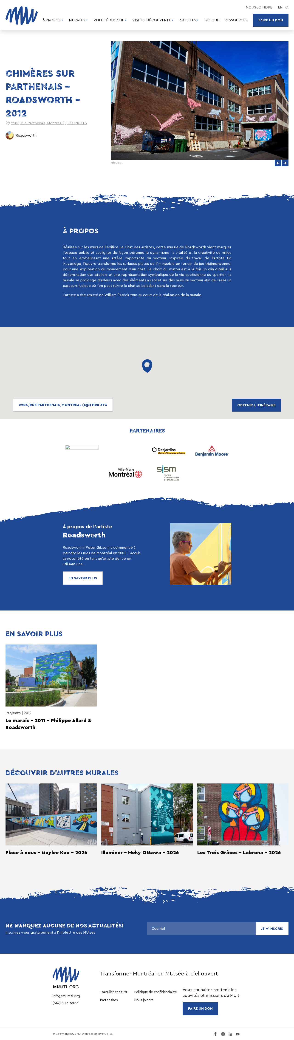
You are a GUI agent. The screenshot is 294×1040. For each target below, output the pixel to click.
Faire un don (270, 20)
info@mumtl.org (66, 996)
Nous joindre (259, 7)
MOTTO (107, 1033)
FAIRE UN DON (200, 1008)
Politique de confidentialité (155, 992)
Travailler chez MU (114, 992)
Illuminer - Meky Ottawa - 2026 (140, 852)
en (280, 7)
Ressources (235, 20)
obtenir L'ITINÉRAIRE (256, 405)
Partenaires (109, 1000)
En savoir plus (82, 578)
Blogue (211, 20)
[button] (278, 163)
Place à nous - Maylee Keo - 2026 (46, 852)
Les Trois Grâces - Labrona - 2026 (239, 852)
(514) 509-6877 (65, 1003)
